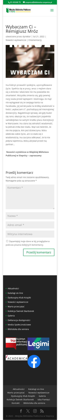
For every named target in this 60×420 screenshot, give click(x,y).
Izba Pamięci (44, 399)
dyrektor (27, 36)
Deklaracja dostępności (19, 320)
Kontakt (16, 403)
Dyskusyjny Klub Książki (19, 297)
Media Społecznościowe (19, 324)
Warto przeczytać (16, 306)
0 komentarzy (35, 40)
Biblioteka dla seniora (18, 329)
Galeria (11, 315)
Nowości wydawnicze (16, 40)
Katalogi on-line (15, 293)
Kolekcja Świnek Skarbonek (21, 311)
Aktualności (13, 288)
